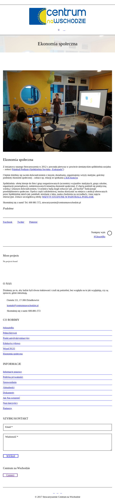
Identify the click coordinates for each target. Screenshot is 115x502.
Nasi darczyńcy (10, 403)
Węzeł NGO (9, 348)
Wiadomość (11, 437)
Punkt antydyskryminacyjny (16, 338)
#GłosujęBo (99, 236)
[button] (57, 111)
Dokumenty (8, 392)
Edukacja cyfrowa (11, 343)
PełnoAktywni (10, 333)
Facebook (7, 222)
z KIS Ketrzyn (71, 177)
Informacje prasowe (12, 372)
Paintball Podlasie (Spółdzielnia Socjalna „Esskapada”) (38, 169)
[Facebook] (53, 492)
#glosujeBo (8, 327)
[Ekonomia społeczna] (57, 111)
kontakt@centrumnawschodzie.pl (22, 305)
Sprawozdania (9, 382)
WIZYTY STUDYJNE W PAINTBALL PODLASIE (68, 197)
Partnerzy (7, 408)
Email (9, 427)
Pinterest (33, 222)
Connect (10, 475)
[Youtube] (61, 492)
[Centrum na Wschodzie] (57, 16)
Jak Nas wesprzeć (11, 398)
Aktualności (8, 387)
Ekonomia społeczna (13, 354)
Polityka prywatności (13, 377)
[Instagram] (57, 492)
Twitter (20, 222)
